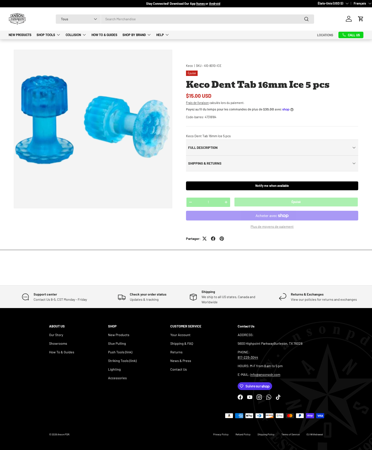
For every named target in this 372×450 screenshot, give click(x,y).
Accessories (117, 378)
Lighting (114, 369)
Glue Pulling (117, 343)
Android (214, 3)
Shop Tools (46, 34)
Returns (176, 352)
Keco (189, 66)
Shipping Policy (265, 434)
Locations (325, 34)
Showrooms (58, 343)
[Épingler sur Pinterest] (221, 238)
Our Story (56, 335)
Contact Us (178, 369)
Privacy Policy (221, 434)
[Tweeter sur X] (204, 238)
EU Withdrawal (315, 434)
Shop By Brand (134, 34)
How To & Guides (104, 34)
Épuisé (296, 202)
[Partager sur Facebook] (213, 238)
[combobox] (185, 19)
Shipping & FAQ (181, 343)
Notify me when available (272, 185)
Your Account (180, 335)
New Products (20, 34)
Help (160, 34)
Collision (73, 34)
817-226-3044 (248, 357)
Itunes (200, 3)
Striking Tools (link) (122, 361)
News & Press (180, 361)
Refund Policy (243, 434)
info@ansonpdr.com (265, 374)
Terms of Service (290, 434)
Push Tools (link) (120, 352)
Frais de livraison (197, 103)
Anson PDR (63, 434)
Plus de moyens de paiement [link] (272, 226)
